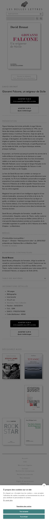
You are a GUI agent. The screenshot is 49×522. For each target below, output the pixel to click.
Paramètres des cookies (24, 506)
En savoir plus (8, 500)
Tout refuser (24, 517)
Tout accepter (24, 511)
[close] (44, 485)
